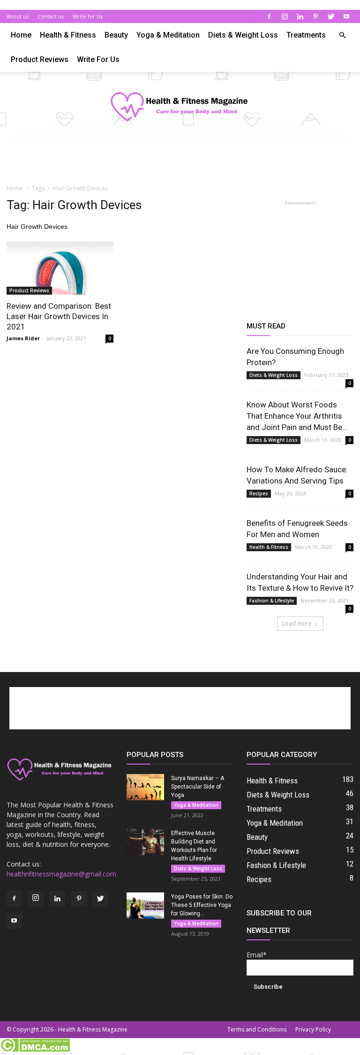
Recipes (258, 493)
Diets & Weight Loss (243, 35)
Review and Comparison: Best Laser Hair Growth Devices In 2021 (59, 316)
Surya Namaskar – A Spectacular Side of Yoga (197, 786)
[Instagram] (285, 16)
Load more (297, 623)
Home (21, 35)
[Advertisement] (180, 162)
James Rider (23, 338)
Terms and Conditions (256, 1029)
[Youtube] (346, 16)
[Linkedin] (300, 16)
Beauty (116, 35)
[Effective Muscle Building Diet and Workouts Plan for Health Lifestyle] (145, 842)
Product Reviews (39, 59)
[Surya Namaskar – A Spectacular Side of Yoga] (145, 787)
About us (18, 16)
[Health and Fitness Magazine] (180, 107)
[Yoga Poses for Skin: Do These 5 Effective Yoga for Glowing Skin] (145, 905)
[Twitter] (331, 16)
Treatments (306, 35)
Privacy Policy (313, 1029)
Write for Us (88, 16)
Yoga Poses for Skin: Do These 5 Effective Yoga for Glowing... (201, 905)
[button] (342, 35)
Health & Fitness (68, 35)
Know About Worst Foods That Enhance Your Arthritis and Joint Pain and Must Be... (297, 416)
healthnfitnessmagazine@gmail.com (61, 873)
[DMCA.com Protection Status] (35, 1050)
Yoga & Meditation (168, 35)
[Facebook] (269, 16)
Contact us (51, 16)
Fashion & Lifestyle (271, 600)
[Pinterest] (315, 16)
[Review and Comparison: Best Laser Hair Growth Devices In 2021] (60, 268)
